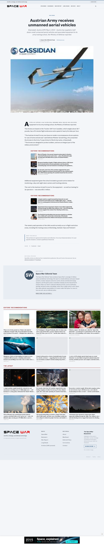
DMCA (99, 456)
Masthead (66, 437)
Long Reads (66, 6)
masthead (38, 260)
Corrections (66, 442)
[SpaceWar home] (17, 6)
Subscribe (93, 1)
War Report (58, 6)
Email (39, 246)
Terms (94, 456)
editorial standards (29, 260)
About (78, 6)
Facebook (33, 246)
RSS (92, 449)
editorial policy (52, 290)
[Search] (95, 6)
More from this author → (44, 293)
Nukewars (51, 6)
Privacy (88, 456)
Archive (73, 6)
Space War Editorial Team (48, 40)
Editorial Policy (67, 440)
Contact (65, 445)
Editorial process (60, 40)
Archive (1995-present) (48, 445)
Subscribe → (90, 446)
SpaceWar (43, 6)
